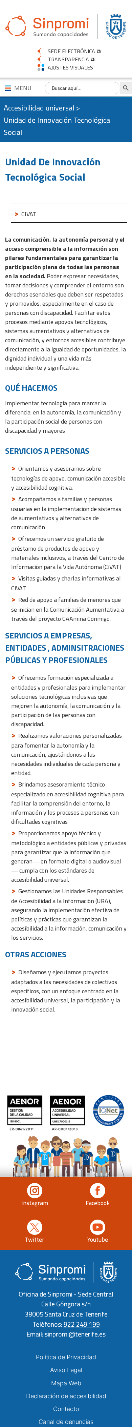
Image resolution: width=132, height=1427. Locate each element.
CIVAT (29, 214)
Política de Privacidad (66, 1357)
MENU (22, 88)
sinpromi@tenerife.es (75, 1334)
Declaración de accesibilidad (66, 1396)
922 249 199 (82, 1324)
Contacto (66, 1408)
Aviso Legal (66, 1369)
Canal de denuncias (66, 1421)
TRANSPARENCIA (68, 59)
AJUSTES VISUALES (70, 67)
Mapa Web (66, 1383)
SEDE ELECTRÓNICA (71, 51)
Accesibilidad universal (39, 108)
